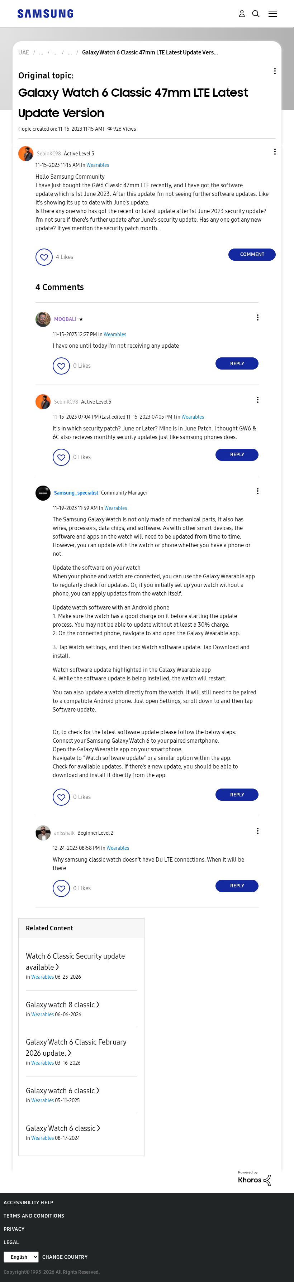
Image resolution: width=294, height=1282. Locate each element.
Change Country (64, 1257)
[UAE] (45, 13)
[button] (263, 151)
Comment (252, 254)
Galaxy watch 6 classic (60, 1090)
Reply (237, 364)
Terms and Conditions (34, 1216)
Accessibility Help (28, 1203)
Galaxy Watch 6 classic (60, 1128)
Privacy (14, 1229)
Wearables (97, 165)
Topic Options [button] (263, 71)
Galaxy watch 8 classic (60, 1005)
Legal (11, 1242)
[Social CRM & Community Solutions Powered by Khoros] (254, 1178)
